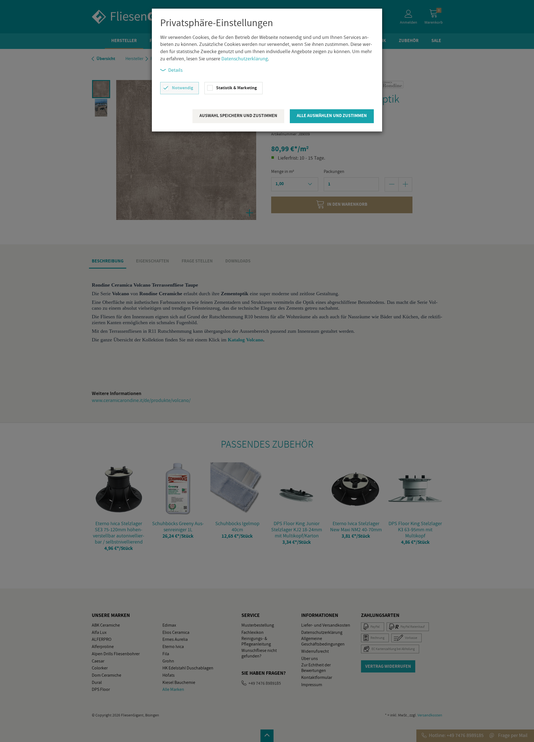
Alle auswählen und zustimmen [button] (332, 115)
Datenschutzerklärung (244, 58)
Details (175, 70)
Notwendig (182, 88)
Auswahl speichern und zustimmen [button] (238, 115)
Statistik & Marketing (236, 88)
